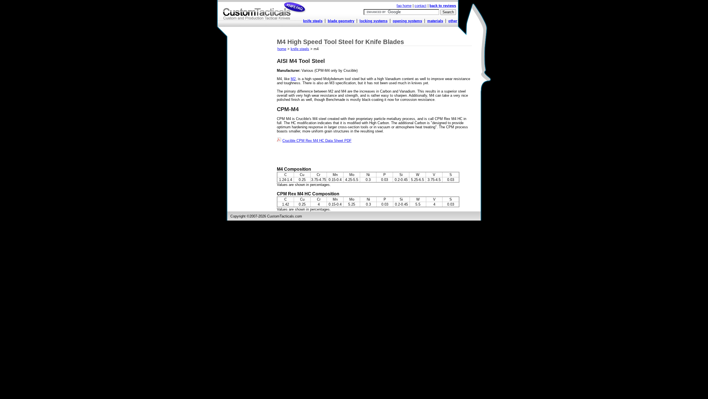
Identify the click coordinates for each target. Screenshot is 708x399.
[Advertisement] (252, 118)
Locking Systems (373, 21)
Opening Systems (407, 21)
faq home (404, 6)
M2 (293, 79)
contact (420, 6)
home (281, 49)
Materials (435, 21)
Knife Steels (312, 21)
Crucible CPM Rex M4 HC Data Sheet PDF (317, 141)
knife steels (300, 49)
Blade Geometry (341, 21)
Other (452, 21)
